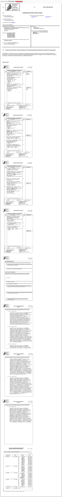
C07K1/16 (33, 16)
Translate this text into (4, 1)
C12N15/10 (47, 16)
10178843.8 (13, 22)
